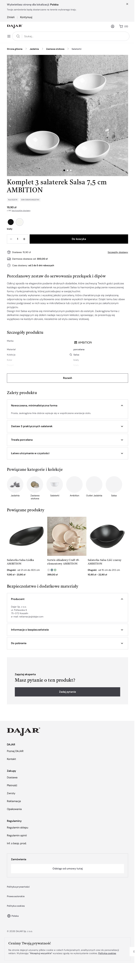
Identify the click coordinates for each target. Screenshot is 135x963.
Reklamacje (14, 801)
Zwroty (11, 793)
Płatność (12, 785)
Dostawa (12, 777)
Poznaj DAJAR (15, 751)
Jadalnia (34, 48)
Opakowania (14, 809)
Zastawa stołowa (55, 48)
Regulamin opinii (17, 835)
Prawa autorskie (16, 896)
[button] (67, 405)
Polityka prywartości (18, 886)
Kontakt (11, 759)
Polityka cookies (16, 905)
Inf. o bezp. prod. (17, 843)
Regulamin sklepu (17, 827)
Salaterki (76, 48)
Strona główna (14, 48)
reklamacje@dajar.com (31, 616)
